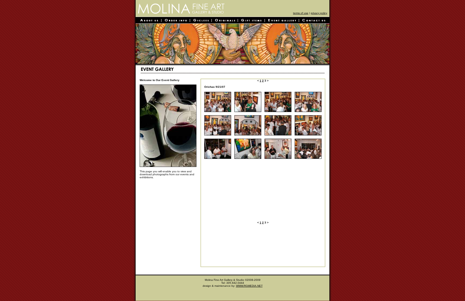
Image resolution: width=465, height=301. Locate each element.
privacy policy (319, 13)
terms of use (300, 13)
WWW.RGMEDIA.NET (249, 285)
